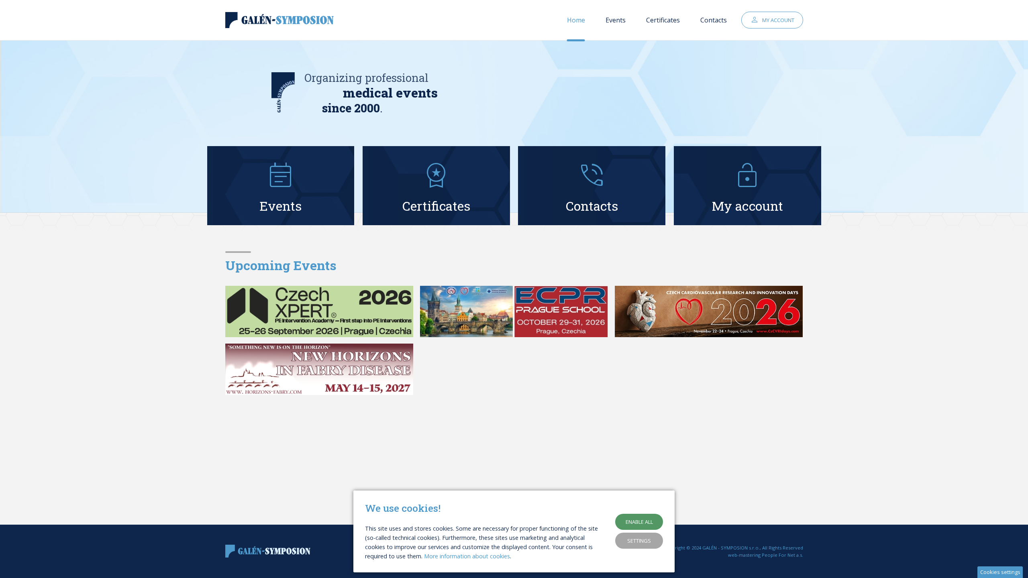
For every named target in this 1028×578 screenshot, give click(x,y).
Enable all (639, 521)
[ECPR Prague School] (514, 311)
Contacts (713, 20)
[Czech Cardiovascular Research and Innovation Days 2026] (709, 311)
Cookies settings (1000, 572)
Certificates (663, 20)
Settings (639, 540)
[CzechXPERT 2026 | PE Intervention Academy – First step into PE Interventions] (319, 311)
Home (576, 20)
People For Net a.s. (782, 555)
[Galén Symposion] (281, 20)
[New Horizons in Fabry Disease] (319, 369)
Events (616, 20)
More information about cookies (467, 556)
